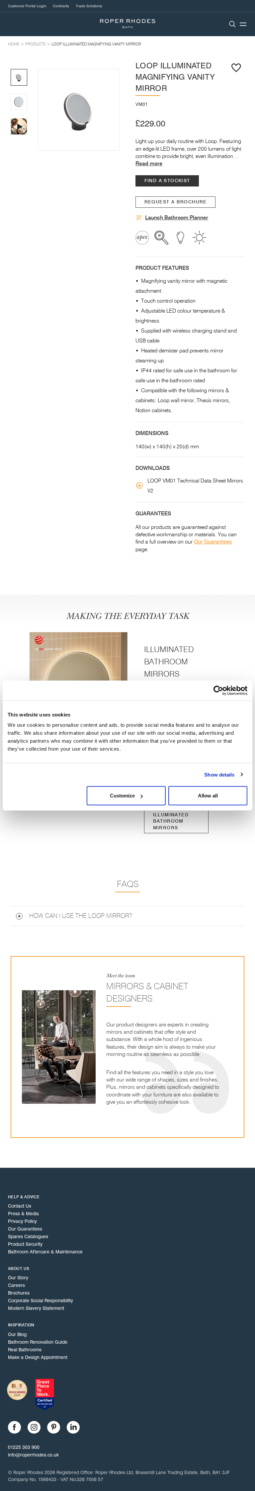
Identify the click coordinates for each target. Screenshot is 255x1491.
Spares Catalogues (28, 1236)
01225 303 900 (24, 1447)
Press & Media (23, 1213)
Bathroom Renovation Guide (37, 1342)
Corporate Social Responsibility (40, 1300)
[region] (79, 110)
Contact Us (19, 1206)
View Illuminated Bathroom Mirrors (171, 818)
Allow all (208, 795)
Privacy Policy (22, 1221)
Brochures (19, 1293)
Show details (219, 774)
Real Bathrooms (25, 1349)
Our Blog (17, 1334)
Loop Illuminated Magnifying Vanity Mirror (96, 43)
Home (13, 43)
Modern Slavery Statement (36, 1308)
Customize (122, 795)
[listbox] (78, 109)
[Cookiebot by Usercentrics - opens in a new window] (218, 690)
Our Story (18, 1277)
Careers (16, 1285)
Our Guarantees (213, 542)
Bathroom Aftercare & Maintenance (45, 1251)
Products (35, 43)
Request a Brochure (175, 202)
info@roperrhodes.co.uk (33, 1454)
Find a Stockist (167, 181)
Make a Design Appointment (37, 1357)
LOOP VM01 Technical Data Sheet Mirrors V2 (195, 485)
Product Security (25, 1244)
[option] (78, 109)
